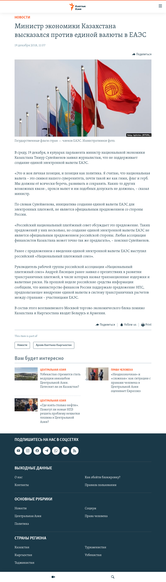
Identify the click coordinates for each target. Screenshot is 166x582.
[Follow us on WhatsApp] (56, 451)
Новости (22, 17)
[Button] (142, 54)
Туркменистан (95, 547)
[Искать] (113, 577)
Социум (90, 508)
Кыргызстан (23, 555)
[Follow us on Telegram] (46, 451)
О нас (18, 477)
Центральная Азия (53, 369)
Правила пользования (100, 485)
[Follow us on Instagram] (28, 451)
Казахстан (22, 547)
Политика (22, 524)
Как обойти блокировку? (102, 477)
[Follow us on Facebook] (37, 451)
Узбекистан (93, 555)
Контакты (22, 485)
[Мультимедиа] (53, 577)
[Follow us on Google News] (65, 451)
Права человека (122, 369)
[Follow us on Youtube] (18, 451)
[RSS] (75, 451)
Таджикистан (24, 563)
